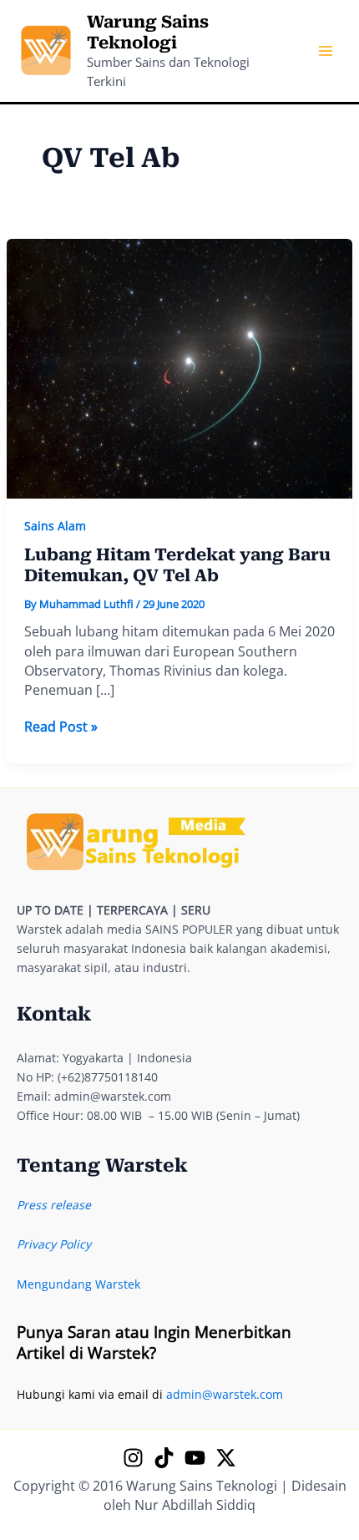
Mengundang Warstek (78, 1284)
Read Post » (61, 727)
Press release (54, 1205)
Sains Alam (55, 526)
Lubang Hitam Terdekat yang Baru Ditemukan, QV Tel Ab (177, 565)
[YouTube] (195, 1457)
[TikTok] (164, 1457)
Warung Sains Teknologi (148, 32)
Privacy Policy (54, 1244)
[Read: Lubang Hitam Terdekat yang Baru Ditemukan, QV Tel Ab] (180, 367)
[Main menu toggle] (325, 51)
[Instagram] (133, 1457)
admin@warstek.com (224, 1394)
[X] (225, 1457)
